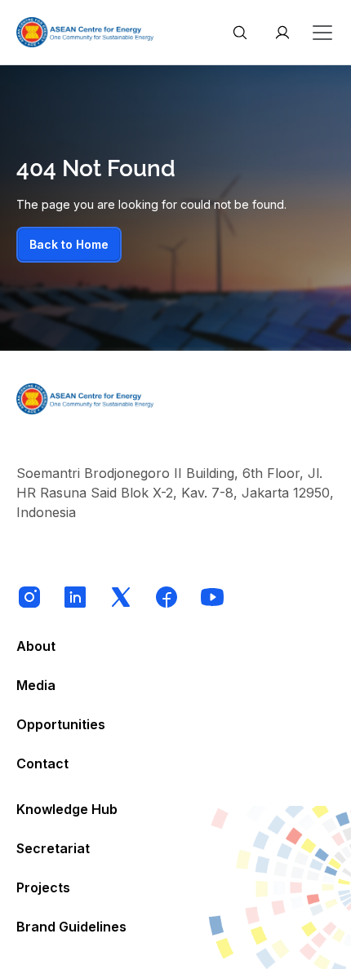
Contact (42, 763)
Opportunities (60, 724)
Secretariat (53, 848)
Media (36, 685)
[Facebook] (166, 597)
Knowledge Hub (67, 809)
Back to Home (69, 244)
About (36, 646)
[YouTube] (212, 597)
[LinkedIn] (75, 597)
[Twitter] (121, 597)
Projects (43, 887)
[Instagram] (29, 597)
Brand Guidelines (71, 926)
